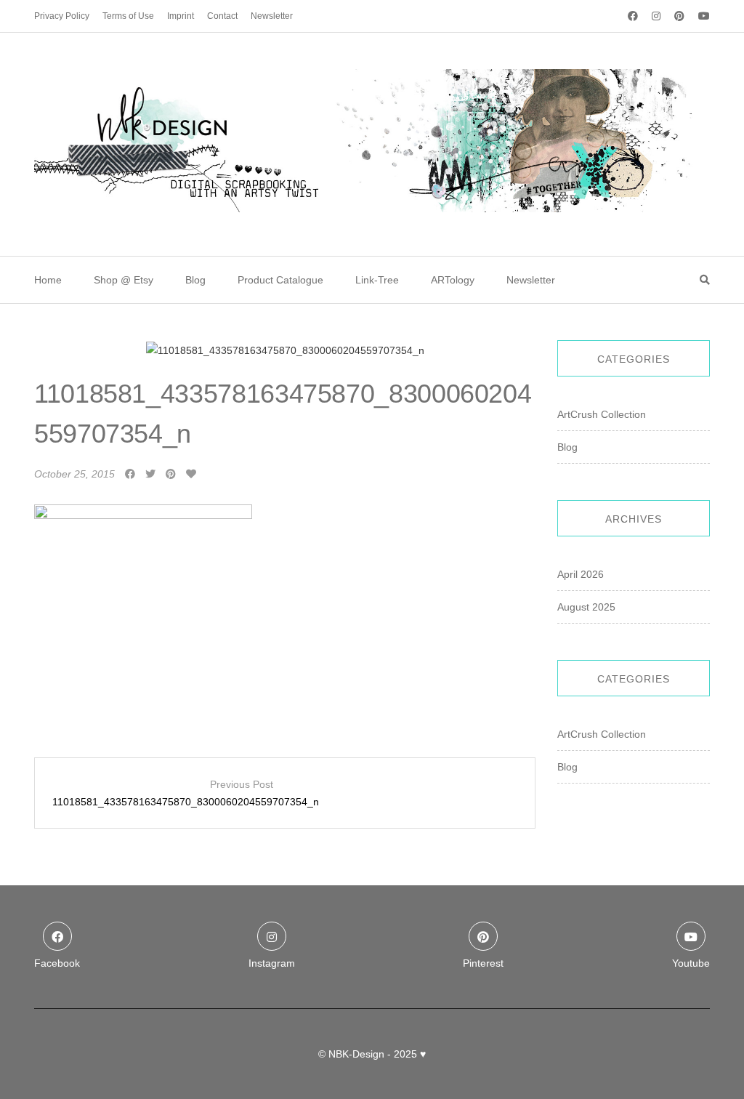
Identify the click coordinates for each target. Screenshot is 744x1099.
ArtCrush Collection (601, 414)
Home (48, 280)
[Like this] (191, 474)
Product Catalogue (280, 280)
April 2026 (580, 574)
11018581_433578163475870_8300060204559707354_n (185, 793)
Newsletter (272, 16)
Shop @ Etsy (123, 280)
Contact (222, 16)
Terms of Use (128, 16)
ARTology (452, 280)
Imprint (180, 16)
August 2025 (586, 607)
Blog (195, 280)
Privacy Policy (61, 16)
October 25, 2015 (74, 474)
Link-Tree (377, 280)
